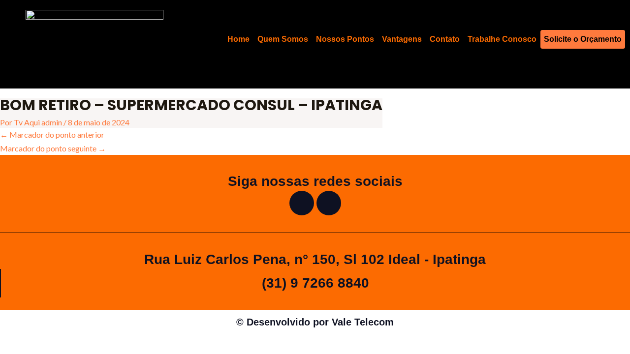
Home (238, 39)
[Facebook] (301, 203)
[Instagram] (328, 203)
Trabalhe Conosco (502, 39)
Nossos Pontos (345, 39)
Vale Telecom (363, 322)
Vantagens (402, 39)
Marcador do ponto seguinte (53, 148)
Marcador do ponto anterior (52, 134)
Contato (445, 39)
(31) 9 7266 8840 (315, 283)
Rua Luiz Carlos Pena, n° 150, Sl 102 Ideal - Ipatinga (315, 259)
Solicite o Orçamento (583, 39)
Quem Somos (282, 39)
